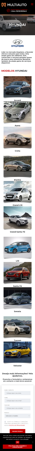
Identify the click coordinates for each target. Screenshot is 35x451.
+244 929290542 (19, 11)
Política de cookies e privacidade (17, 446)
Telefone (7, 405)
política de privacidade (17, 425)
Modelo (6, 412)
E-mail (6, 397)
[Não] (33, 442)
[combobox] (17, 416)
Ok (17, 442)
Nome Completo (9, 390)
